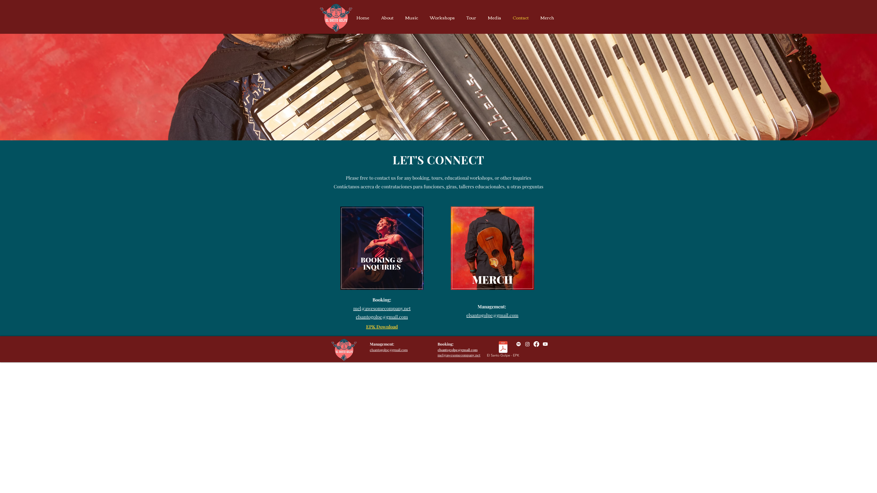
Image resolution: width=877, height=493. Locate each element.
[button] (390, 17)
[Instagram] (527, 344)
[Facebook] (536, 344)
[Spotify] (518, 344)
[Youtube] (545, 344)
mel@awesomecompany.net (459, 355)
